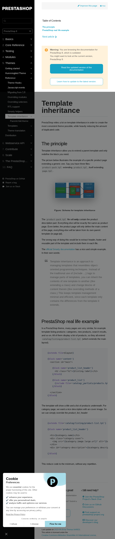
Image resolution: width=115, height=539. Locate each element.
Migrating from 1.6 (16, 92)
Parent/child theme (19, 121)
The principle (48, 27)
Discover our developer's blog (90, 521)
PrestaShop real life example (55, 30)
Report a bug (11, 182)
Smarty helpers (15, 111)
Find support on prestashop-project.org (93, 513)
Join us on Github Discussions (92, 505)
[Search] (17, 20)
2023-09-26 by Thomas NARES (67, 530)
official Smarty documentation (60, 249)
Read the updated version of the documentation (76, 68)
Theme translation (16, 130)
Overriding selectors (17, 102)
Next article (48, 36)
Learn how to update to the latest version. (76, 81)
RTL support (14, 106)
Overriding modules (17, 97)
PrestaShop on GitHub (15, 179)
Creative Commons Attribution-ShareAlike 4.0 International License (69, 535)
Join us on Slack (12, 186)
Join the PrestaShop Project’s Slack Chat (93, 498)
